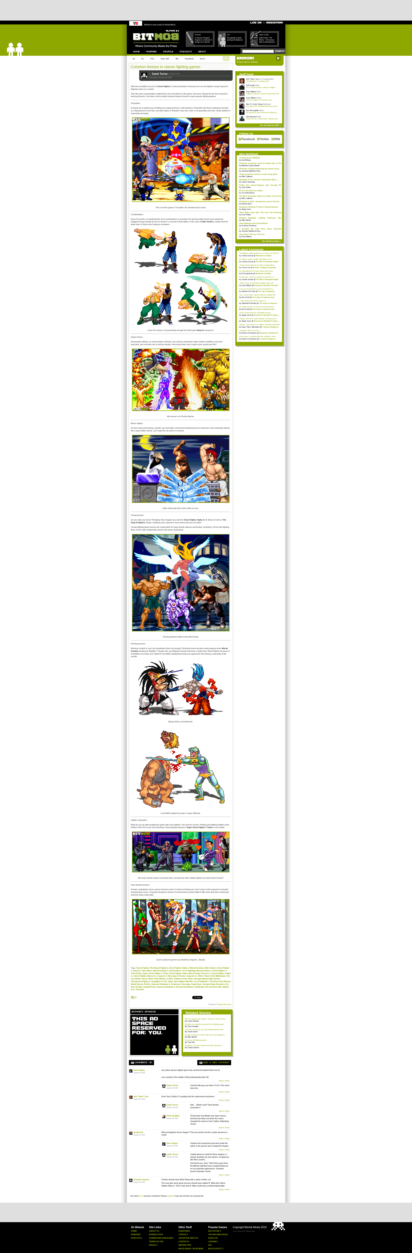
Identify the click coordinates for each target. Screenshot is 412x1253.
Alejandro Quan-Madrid (250, 165)
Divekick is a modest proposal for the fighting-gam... (205, 1024)
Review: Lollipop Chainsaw (264, 267)
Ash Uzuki (245, 297)
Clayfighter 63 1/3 (159, 981)
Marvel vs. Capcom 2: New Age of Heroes (166, 976)
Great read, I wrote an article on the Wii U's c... (257, 277)
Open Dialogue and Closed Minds (253, 223)
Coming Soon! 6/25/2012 (249, 158)
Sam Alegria (139, 1070)
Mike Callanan (247, 176)
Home (134, 1231)
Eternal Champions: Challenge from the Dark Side (198, 987)
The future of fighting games (196, 1040)
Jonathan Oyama (141, 1179)
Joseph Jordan (247, 279)
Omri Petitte (246, 187)
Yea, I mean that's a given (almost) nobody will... (257, 295)
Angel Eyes (196, 984)
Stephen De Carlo (248, 291)
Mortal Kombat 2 (160, 971)
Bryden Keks (247, 204)
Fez (210, 1245)
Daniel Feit (138, 1132)
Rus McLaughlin (252, 110)
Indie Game (264, 35)
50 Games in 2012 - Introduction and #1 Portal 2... (260, 201)
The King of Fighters (159, 968)
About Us (154, 1231)
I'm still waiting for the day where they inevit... (256, 271)
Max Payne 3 (214, 1231)
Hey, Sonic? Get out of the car (252, 234)
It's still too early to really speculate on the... (256, 259)
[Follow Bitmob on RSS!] (275, 139)
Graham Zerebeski (249, 226)
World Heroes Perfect (141, 984)
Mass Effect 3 (215, 1249)
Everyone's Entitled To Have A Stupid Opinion (258, 207)
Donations (184, 1231)
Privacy (153, 1245)
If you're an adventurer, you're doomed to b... (256, 289)
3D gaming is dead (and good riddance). (235, 39)
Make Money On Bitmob (190, 1249)
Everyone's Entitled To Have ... (266, 315)
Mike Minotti (246, 220)
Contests (183, 1241)
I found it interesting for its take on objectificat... (257, 265)
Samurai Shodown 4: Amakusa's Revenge (171, 984)
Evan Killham (251, 92)
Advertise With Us (188, 1238)
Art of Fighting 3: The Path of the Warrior (212, 981)
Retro (202, 59)
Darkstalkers (175, 971)
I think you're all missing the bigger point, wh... (257, 283)
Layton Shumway (248, 182)
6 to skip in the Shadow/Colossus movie (261, 106)
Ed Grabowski (247, 273)
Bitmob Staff (156, 1234)
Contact (183, 1234)
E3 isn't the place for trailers (251, 191)
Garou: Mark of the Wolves (154, 979)
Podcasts (136, 1238)
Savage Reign (208, 984)
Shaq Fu (136, 971)
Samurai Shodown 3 (166, 987)
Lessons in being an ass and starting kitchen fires (204, 1029)
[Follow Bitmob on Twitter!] (263, 139)
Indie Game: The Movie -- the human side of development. (267, 40)
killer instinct (210, 968)
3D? (228, 35)
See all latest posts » (271, 241)
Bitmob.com (140, 29)
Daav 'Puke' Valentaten (250, 327)
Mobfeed (136, 1234)
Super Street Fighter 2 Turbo (155, 973)
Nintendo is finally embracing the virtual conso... (259, 169)
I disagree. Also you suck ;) (249, 330)
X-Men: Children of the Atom (180, 979)
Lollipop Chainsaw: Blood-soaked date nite (262, 94)
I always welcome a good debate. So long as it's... (258, 319)
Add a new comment (216, 1062)
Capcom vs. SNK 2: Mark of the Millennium (206, 976)
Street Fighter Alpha (178, 973)
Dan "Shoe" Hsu (140, 1096)
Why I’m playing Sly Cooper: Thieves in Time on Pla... (205, 1019)
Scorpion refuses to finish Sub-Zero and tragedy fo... (205, 1035)
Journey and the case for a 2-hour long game (258, 174)
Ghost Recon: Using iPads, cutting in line (262, 119)
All (133, 59)
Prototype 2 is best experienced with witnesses (203, 1045)
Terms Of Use (156, 1241)
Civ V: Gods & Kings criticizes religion (260, 87)
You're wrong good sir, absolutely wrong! (255, 313)
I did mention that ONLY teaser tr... (253, 301)
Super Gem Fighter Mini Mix (180, 981)
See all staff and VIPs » (270, 125)
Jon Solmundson (248, 193)
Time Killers (146, 971)
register (170, 1196)
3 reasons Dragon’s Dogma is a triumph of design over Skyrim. (203, 40)
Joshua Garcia (247, 256)
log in (141, 1196)
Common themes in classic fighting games (166, 67)
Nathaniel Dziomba (249, 303)
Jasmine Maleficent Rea (251, 171)
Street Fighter (142, 968)
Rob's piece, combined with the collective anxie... (258, 336)
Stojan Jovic (246, 209)
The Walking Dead (218, 1234)
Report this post (224, 1004)
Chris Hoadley (172, 1116)
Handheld (189, 59)
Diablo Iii (213, 1238)
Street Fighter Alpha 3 (179, 968)
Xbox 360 (165, 59)
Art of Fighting (188, 971)
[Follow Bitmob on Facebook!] (247, 139)
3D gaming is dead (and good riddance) (261, 112)
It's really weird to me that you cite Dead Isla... (257, 307)
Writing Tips (184, 1245)
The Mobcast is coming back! (257, 81)
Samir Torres (160, 73)
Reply (227, 1081)
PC (142, 59)
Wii (177, 59)
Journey (213, 1241)
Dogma (198, 35)
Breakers (220, 984)
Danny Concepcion (249, 333)
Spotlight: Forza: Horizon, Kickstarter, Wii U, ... (259, 180)
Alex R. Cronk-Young (254, 104)
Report (221, 1081)
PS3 (152, 59)
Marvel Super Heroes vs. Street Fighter (206, 973)
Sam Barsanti (251, 117)
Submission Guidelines (161, 1238)
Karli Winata (246, 160)
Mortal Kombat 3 (203, 971)
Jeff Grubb (250, 85)
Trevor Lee (246, 267)
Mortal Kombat (196, 968)
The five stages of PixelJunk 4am (259, 100)
